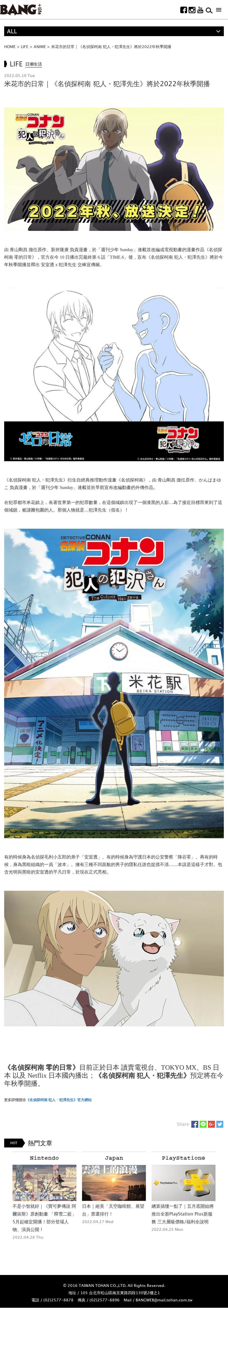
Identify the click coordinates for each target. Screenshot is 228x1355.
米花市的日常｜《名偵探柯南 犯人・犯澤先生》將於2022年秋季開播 (111, 46)
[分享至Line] (203, 1124)
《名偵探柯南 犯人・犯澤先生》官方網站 (59, 1100)
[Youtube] (200, 9)
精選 (12, 41)
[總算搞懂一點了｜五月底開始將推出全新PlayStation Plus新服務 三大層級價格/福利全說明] (183, 1183)
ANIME (40, 46)
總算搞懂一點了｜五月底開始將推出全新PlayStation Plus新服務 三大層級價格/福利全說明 (183, 1214)
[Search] (208, 9)
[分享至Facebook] (194, 1124)
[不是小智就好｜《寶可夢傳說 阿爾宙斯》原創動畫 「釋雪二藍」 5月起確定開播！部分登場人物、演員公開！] (44, 1183)
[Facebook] (183, 9)
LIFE (24, 46)
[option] (44, 1196)
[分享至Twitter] (219, 1124)
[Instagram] (192, 9)
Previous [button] (5, 1205)
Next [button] (222, 1205)
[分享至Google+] (211, 1124)
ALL (12, 31)
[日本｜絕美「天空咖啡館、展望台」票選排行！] (114, 1183)
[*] (218, 9)
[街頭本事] (21, 10)
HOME (10, 46)
